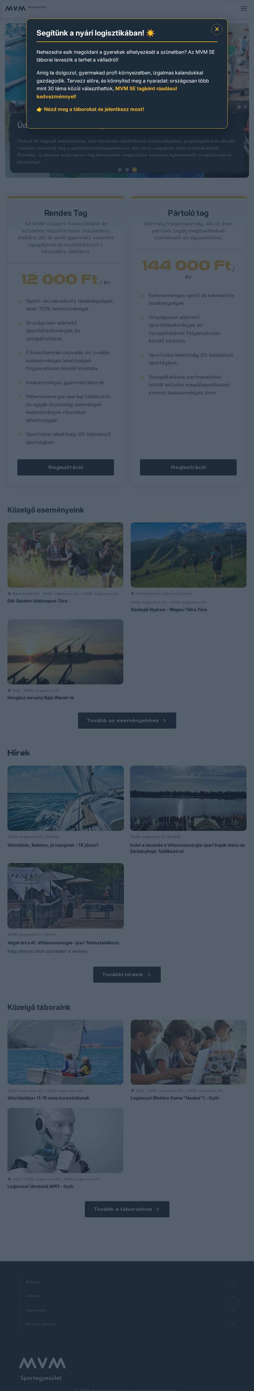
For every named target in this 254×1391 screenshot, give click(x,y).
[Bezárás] (216, 29)
